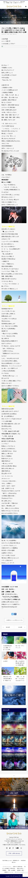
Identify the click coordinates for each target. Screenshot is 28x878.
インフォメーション (7, 866)
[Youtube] (17, 848)
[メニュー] (25, 6)
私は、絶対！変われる (12, 34)
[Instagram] (7, 848)
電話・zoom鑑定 (11, 870)
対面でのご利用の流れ (17, 866)
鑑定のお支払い (20, 868)
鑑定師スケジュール (9, 872)
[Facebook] (13, 848)
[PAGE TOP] (14, 776)
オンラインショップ (19, 872)
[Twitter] (10, 848)
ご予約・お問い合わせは (14, 853)
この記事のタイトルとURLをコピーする (14, 620)
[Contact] (21, 848)
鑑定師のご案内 (20, 870)
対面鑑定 (4, 870)
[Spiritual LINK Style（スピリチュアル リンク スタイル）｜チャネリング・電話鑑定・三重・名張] (14, 834)
